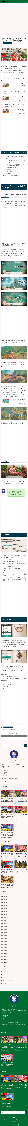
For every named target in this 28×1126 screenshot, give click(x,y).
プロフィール (6, 1119)
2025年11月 (5, 920)
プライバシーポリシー (20, 1119)
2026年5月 (4, 902)
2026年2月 (4, 911)
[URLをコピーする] (14, 736)
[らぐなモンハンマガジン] (6, 1)
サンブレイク (6, 977)
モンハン (5, 729)
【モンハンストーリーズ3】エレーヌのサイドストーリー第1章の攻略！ (18, 85)
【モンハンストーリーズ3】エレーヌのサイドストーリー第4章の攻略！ (18, 111)
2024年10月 (5, 959)
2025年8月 (4, 929)
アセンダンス (6, 974)
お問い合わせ (14, 1121)
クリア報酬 (8, 173)
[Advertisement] (14, 21)
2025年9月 (4, 926)
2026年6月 (4, 899)
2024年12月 (5, 953)
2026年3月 (4, 908)
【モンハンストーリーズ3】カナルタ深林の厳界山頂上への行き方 (18, 401)
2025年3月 (4, 944)
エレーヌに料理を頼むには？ (12, 175)
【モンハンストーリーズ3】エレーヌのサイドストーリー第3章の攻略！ (18, 98)
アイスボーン (6, 971)
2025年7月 (4, 932)
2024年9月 (4, 962)
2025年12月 (5, 917)
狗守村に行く (10, 171)
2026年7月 (4, 896)
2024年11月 (5, 956)
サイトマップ (12, 1119)
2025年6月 (4, 935)
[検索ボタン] (23, 1)
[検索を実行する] (25, 745)
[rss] (15, 1117)
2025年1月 (4, 950)
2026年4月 (4, 905)
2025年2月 (4, 947)
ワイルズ (5, 983)
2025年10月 (5, 923)
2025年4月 (4, 941)
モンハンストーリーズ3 (7, 43)
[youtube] (13, 1117)
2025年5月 (4, 938)
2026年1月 (4, 914)
